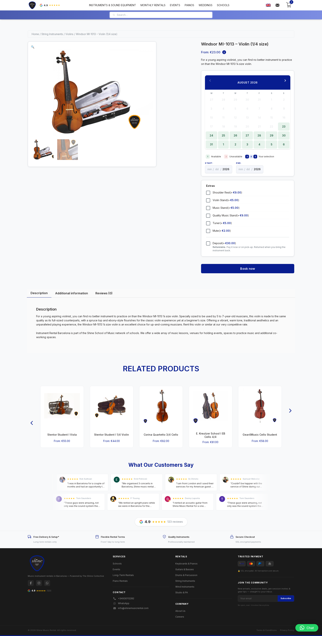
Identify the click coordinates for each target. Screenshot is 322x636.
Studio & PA (181, 592)
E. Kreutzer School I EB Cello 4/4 (210, 435)
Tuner (222, 223)
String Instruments (52, 34)
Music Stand (226, 207)
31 (211, 144)
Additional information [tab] (71, 293)
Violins (69, 34)
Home (35, 34)
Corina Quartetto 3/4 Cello (161, 434)
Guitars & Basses (184, 569)
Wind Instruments (184, 586)
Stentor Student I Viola (62, 434)
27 (247, 135)
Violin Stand (226, 200)
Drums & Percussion (186, 575)
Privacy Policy (287, 630)
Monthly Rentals (153, 5)
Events (175, 5)
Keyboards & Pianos (186, 563)
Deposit (224, 243)
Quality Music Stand (231, 215)
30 (284, 135)
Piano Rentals (120, 581)
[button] (32, 47)
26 (235, 135)
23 (283, 126)
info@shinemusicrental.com (133, 608)
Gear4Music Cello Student (260, 434)
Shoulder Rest (227, 192)
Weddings (205, 5)
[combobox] (163, 15)
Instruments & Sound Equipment (112, 5)
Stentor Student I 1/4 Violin (111, 434)
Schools (223, 5)
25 (223, 135)
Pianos (189, 5)
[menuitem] (268, 5)
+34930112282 (126, 598)
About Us (180, 611)
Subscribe (286, 598)
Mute (222, 230)
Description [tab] (39, 293)
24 (211, 135)
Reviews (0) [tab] (104, 293)
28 (259, 135)
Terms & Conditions (266, 630)
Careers (179, 616)
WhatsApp (123, 603)
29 (271, 135)
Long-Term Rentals (123, 575)
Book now (247, 268)
